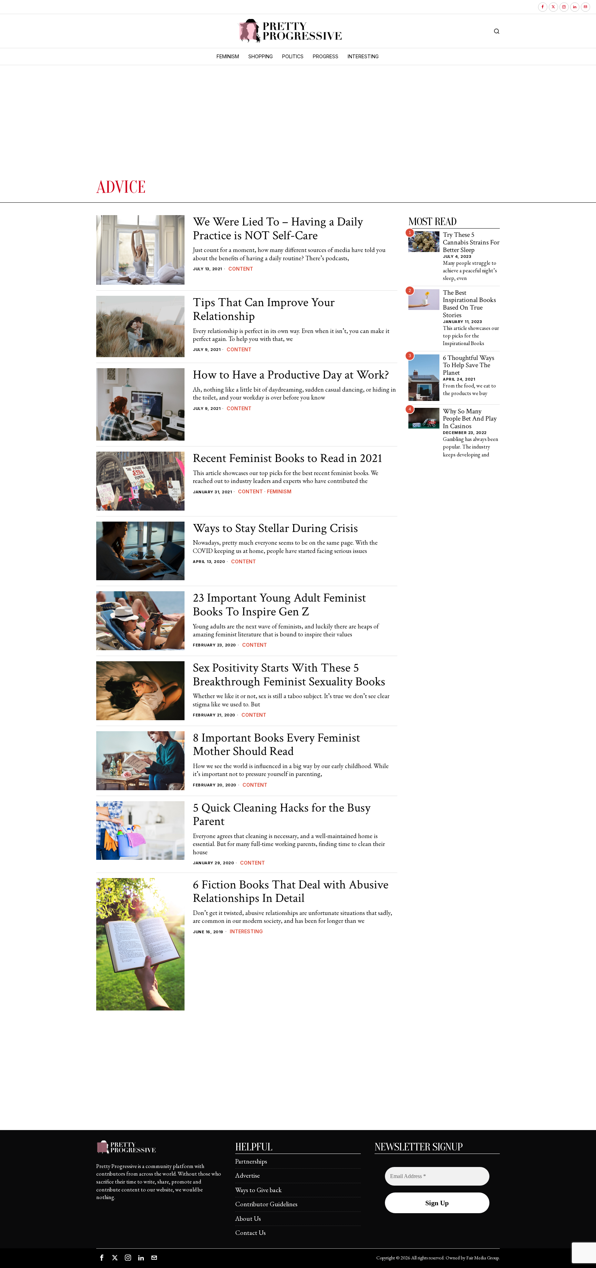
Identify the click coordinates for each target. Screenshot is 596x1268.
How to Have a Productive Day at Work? (291, 375)
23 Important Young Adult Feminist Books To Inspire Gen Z (279, 604)
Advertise (247, 1175)
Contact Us (250, 1232)
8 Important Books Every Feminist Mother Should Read (276, 744)
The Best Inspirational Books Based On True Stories (469, 304)
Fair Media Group (482, 1258)
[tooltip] (542, 7)
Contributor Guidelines (266, 1204)
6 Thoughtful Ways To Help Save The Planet (468, 365)
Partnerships (251, 1161)
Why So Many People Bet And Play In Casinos (470, 419)
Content (240, 269)
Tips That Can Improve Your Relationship (264, 309)
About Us (248, 1218)
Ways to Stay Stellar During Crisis (275, 528)
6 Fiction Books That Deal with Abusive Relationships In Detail (290, 891)
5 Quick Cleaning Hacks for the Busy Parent (281, 814)
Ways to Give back (258, 1190)
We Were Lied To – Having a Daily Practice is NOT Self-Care (278, 228)
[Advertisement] (199, 125)
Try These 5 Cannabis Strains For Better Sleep (471, 242)
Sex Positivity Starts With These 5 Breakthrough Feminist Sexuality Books (289, 674)
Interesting (246, 931)
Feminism (279, 491)
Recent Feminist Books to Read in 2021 (287, 458)
